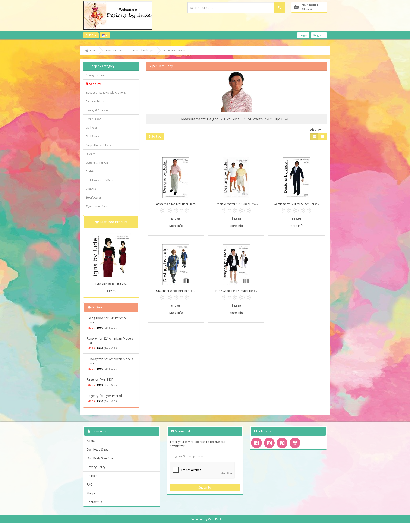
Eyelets (90, 171)
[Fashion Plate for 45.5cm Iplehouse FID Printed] (111, 262)
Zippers (91, 189)
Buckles (90, 154)
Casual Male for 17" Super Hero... (175, 204)
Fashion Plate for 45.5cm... (111, 284)
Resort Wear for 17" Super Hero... (236, 204)
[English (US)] (105, 35)
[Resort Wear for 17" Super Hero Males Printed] (236, 177)
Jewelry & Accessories (99, 110)
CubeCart (214, 519)
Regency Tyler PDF (100, 379)
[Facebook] (256, 443)
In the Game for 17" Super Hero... (236, 291)
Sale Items (95, 84)
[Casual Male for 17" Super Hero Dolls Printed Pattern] (176, 177)
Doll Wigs (91, 127)
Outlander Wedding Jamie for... (176, 291)
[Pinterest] (282, 443)
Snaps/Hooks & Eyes (98, 145)
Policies (92, 476)
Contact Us (94, 502)
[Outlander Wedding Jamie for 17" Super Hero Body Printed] (176, 264)
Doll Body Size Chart (101, 458)
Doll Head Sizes (97, 449)
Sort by (156, 136)
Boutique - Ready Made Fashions (106, 92)
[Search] (279, 7)
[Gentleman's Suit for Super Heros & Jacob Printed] (296, 177)
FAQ (90, 484)
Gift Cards (95, 197)
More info (176, 226)
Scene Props (93, 119)
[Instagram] (269, 443)
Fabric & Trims (95, 101)
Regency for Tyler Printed (104, 396)
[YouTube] (295, 443)
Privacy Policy (96, 467)
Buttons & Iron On (97, 162)
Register (319, 35)
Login (303, 35)
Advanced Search (99, 206)
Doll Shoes (92, 136)
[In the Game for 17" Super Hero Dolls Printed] (236, 264)
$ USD (90, 35)
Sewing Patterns (95, 75)
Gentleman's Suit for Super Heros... (296, 204)
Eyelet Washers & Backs (100, 180)
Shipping (92, 493)
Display (315, 129)
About (91, 441)
